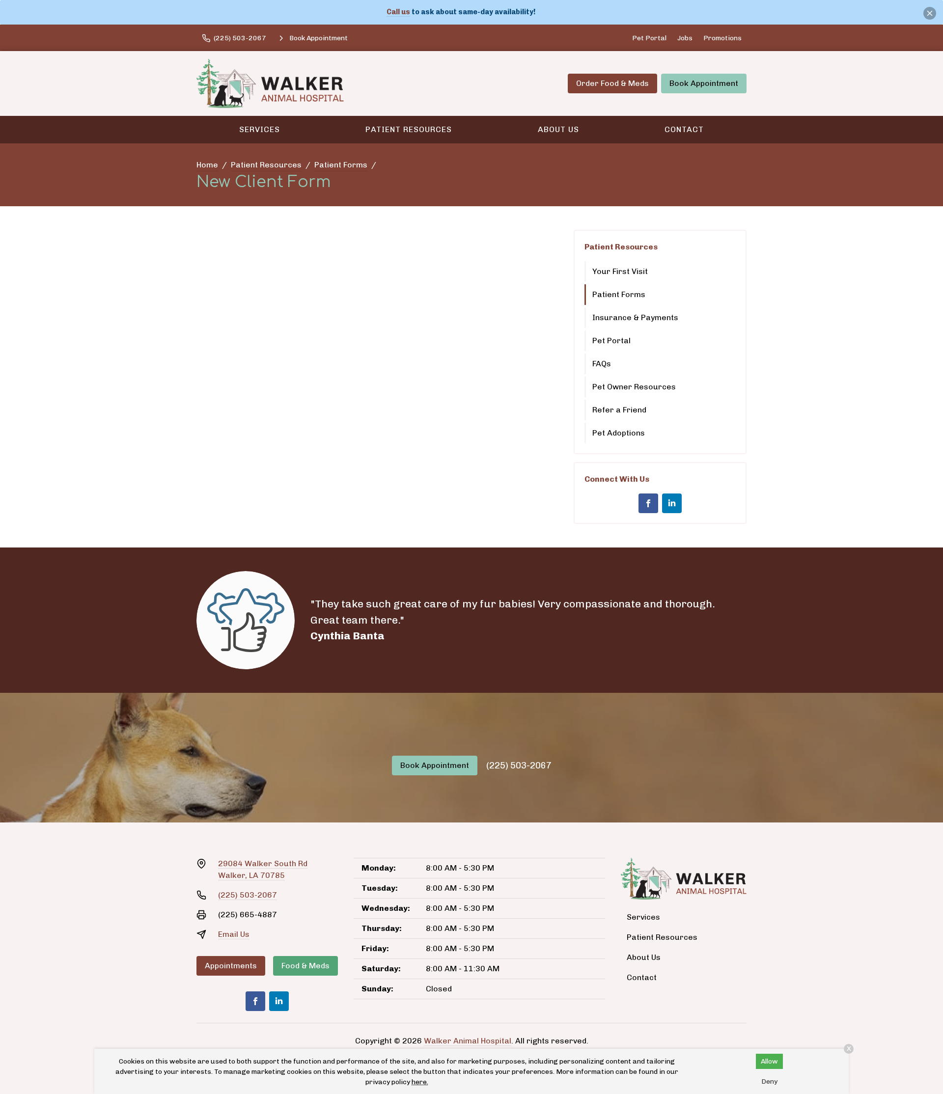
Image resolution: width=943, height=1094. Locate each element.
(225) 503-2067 (519, 765)
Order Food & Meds (612, 83)
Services (259, 129)
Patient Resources (408, 129)
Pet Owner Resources (634, 386)
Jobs (685, 38)
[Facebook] (648, 503)
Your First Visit (620, 271)
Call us (398, 11)
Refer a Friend (619, 409)
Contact (684, 129)
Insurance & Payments (635, 317)
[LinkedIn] (672, 503)
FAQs (601, 363)
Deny (769, 1081)
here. (420, 1082)
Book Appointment (703, 83)
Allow (769, 1061)
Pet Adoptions (618, 433)
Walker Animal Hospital (467, 1040)
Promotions (722, 38)
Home (207, 164)
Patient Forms (340, 164)
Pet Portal (649, 38)
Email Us (234, 934)
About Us (558, 129)
